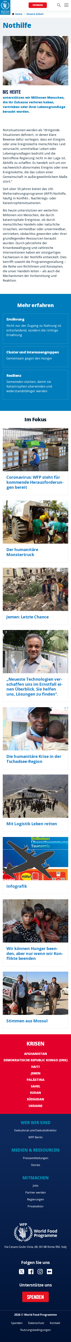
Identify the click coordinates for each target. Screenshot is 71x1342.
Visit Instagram (40, 1271)
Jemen (35, 1073)
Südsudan (35, 1099)
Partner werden (35, 1192)
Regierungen (35, 1199)
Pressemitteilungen (35, 1158)
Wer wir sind (35, 1122)
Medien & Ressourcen (35, 1150)
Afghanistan (35, 1054)
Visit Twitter (21, 1271)
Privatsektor (36, 1206)
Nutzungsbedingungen (35, 1330)
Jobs (35, 1185)
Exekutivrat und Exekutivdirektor (35, 1130)
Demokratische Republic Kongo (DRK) (36, 1060)
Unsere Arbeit (35, 14)
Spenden (38, 5)
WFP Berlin (35, 1137)
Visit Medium (49, 1271)
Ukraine (35, 1106)
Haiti (35, 1067)
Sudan (35, 1093)
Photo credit (64, 81)
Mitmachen (35, 1178)
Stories (35, 1165)
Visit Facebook (30, 1271)
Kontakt (55, 1323)
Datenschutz (36, 1323)
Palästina (35, 1080)
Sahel (35, 1086)
